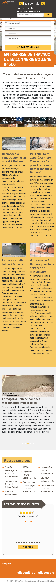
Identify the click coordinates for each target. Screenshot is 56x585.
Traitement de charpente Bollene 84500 (11, 484)
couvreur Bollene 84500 (47, 479)
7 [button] (32, 542)
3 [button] (28, 443)
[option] (20, 122)
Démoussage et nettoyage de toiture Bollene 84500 (29, 487)
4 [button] (30, 443)
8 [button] (34, 542)
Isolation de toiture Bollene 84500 (47, 470)
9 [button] (37, 542)
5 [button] (33, 443)
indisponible (31, 3)
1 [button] (22, 443)
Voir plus (28, 547)
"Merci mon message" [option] (28, 519)
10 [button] (39, 542)
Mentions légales (46, 581)
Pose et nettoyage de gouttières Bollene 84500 (11, 472)
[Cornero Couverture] (8, 9)
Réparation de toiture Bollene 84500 (29, 474)
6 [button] (29, 542)
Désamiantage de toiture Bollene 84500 (47, 488)
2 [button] (25, 443)
